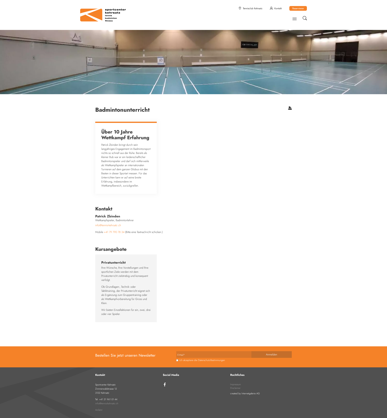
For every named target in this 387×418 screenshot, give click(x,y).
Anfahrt (98, 410)
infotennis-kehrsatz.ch (108, 225)
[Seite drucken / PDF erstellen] (290, 109)
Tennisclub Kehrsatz (252, 8)
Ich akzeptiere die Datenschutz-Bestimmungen (202, 360)
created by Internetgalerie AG (245, 393)
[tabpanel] (193, 60)
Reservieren (298, 8)
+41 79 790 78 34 (114, 232)
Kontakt (278, 8)
